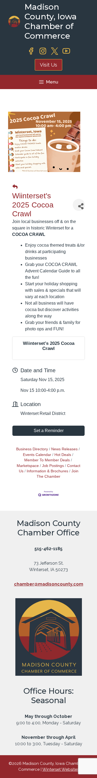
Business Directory (32, 449)
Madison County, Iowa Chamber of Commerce (51, 21)
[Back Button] (15, 187)
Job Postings (53, 466)
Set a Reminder (49, 430)
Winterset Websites (60, 769)
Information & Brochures (47, 471)
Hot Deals (62, 455)
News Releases (64, 449)
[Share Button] (79, 205)
